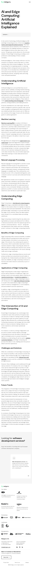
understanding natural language (14, 100)
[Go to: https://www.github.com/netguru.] (20, 547)
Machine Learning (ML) (7, 123)
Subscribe (5, 557)
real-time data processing (21, 281)
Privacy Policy (6, 562)
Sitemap (27, 562)
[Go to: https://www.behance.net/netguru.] (17, 547)
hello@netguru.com (5, 547)
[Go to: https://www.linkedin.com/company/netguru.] (22, 547)
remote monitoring (7, 277)
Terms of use (17, 562)
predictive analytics (21, 277)
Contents (5, 34)
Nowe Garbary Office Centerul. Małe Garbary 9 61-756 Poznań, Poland (6, 543)
